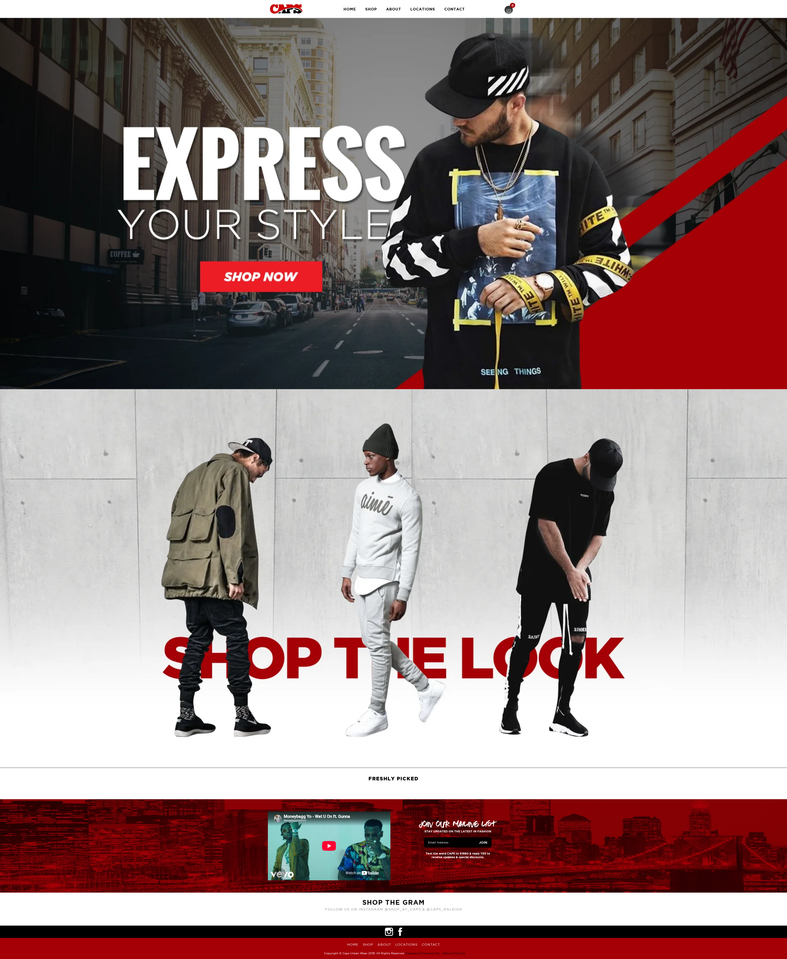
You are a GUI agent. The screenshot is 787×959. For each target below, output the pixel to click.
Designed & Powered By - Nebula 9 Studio (435, 953)
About (393, 9)
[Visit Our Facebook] (400, 932)
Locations (422, 9)
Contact (454, 9)
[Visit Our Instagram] (389, 932)
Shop (371, 9)
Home (349, 9)
